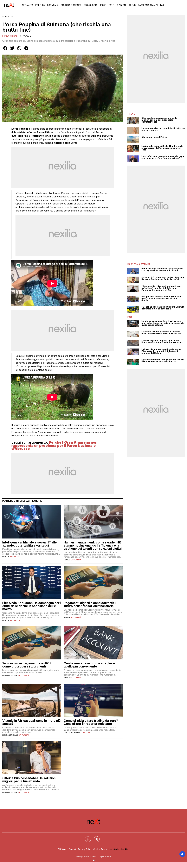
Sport (103, 5)
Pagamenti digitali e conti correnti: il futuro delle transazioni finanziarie (90, 604)
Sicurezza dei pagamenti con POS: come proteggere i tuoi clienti (27, 665)
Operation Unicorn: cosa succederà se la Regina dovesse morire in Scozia (162, 360)
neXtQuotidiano (9, 36)
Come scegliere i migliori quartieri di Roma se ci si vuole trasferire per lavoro (162, 341)
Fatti (112, 5)
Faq (162, 5)
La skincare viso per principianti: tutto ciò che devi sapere (163, 129)
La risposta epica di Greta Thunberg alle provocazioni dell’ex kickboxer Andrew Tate (162, 148)
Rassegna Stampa (148, 5)
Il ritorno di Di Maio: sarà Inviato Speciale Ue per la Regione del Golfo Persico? (162, 278)
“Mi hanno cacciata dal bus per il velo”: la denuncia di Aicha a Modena (162, 308)
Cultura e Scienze (71, 5)
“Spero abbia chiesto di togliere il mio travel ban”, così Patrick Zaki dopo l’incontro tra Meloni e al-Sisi (161, 288)
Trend (132, 5)
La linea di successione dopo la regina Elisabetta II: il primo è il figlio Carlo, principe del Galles (161, 351)
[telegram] (26, 50)
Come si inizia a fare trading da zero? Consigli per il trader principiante (91, 722)
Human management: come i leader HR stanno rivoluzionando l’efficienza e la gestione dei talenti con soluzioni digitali (93, 545)
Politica (40, 5)
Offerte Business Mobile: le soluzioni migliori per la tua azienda (29, 780)
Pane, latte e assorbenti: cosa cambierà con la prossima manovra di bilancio (162, 269)
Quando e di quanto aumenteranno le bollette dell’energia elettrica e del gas (161, 332)
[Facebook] (86, 837)
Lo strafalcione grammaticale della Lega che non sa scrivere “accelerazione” (162, 157)
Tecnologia (90, 5)
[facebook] (5, 50)
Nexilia (5, 557)
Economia (52, 5)
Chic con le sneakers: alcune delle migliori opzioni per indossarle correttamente (159, 120)
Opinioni (121, 5)
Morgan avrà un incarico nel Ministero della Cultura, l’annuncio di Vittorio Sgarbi (161, 298)
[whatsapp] (19, 50)
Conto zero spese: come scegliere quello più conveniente (89, 665)
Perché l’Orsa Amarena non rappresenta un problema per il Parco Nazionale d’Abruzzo (54, 445)
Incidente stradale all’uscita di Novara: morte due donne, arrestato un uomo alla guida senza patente (162, 323)
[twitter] (12, 50)
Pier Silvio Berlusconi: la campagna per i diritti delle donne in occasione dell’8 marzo (31, 606)
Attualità (27, 5)
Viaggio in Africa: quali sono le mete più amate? (31, 722)
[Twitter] (95, 837)
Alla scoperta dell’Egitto (154, 137)
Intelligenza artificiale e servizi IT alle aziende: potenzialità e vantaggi (29, 544)
